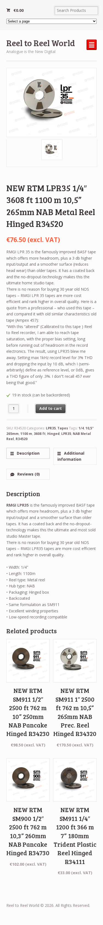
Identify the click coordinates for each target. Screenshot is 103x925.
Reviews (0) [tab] (28, 474)
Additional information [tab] (70, 456)
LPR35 (51, 428)
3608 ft (40, 433)
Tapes (62, 428)
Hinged (53, 433)
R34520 (21, 439)
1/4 (81, 428)
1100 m (26, 433)
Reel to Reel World (40, 43)
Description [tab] (28, 453)
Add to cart (50, 408)
